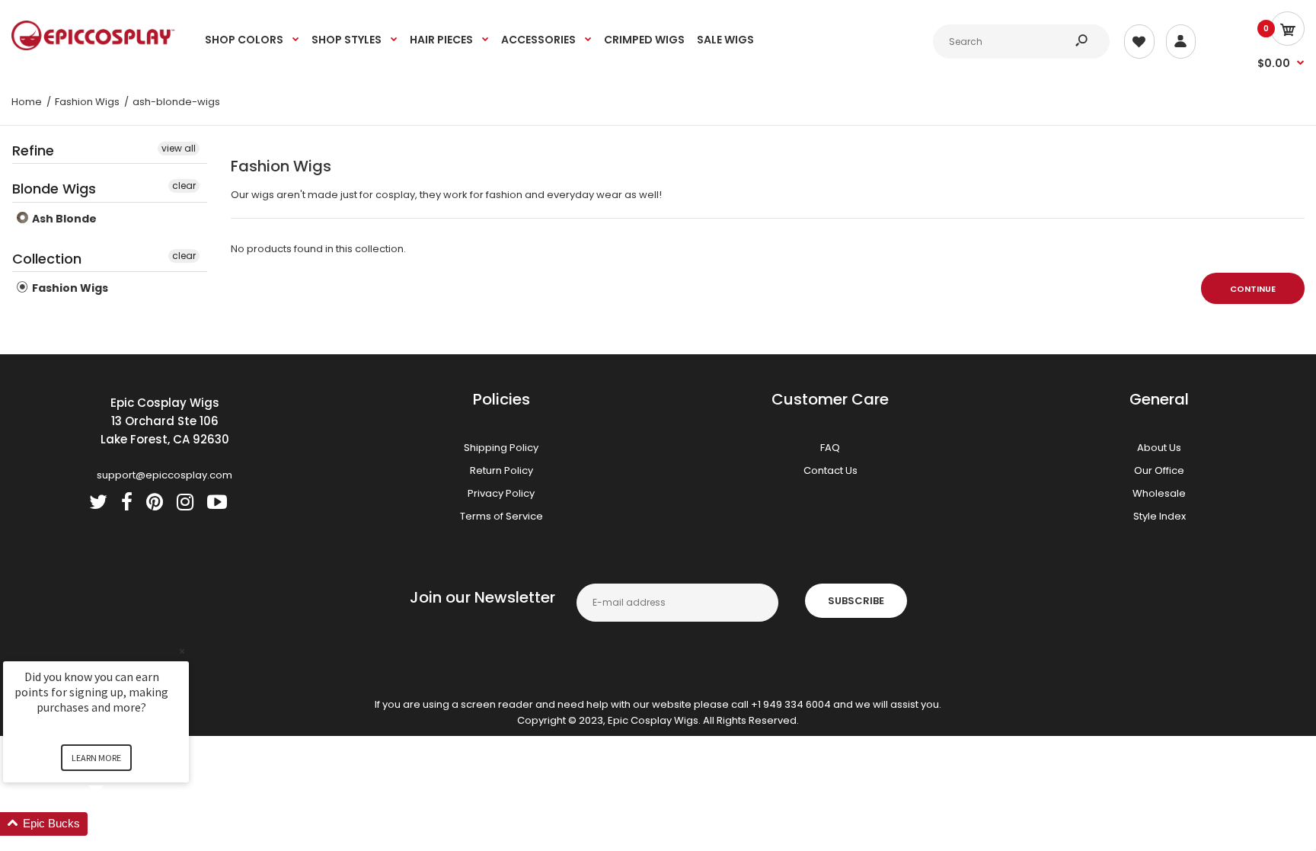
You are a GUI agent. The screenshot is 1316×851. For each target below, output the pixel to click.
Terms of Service (501, 516)
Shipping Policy (501, 447)
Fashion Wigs (69, 288)
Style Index (1159, 516)
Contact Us (830, 470)
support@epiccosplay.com (164, 475)
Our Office (1159, 470)
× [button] (182, 651)
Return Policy (501, 470)
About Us (1159, 447)
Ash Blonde (63, 218)
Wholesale (1159, 493)
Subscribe (856, 600)
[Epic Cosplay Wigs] (93, 47)
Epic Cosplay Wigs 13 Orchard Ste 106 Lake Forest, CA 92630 (165, 421)
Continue (1253, 289)
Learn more (96, 757)
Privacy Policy (501, 493)
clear (184, 185)
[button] (114, 824)
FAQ (830, 447)
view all (178, 148)
